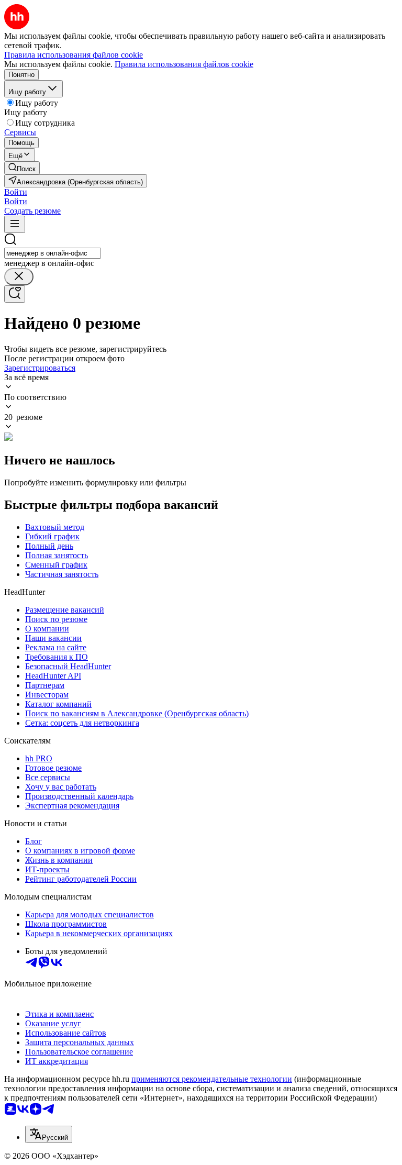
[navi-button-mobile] (14, 224)
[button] (15, 191)
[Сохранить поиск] (14, 294)
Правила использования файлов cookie (184, 64)
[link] (22, 167)
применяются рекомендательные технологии (211, 1078)
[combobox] (52, 253)
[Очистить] (19, 276)
